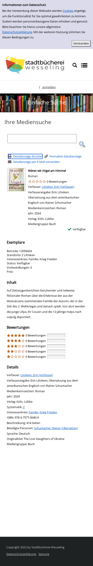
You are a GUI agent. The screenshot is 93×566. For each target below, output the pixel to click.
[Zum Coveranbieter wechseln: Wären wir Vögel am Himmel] (16, 179)
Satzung (43, 554)
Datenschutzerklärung (17, 32)
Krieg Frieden (48, 412)
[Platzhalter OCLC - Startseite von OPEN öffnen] (36, 65)
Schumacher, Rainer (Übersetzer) (56, 428)
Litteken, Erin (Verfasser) (58, 187)
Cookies (68, 11)
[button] (82, 144)
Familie (33, 412)
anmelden (49, 87)
